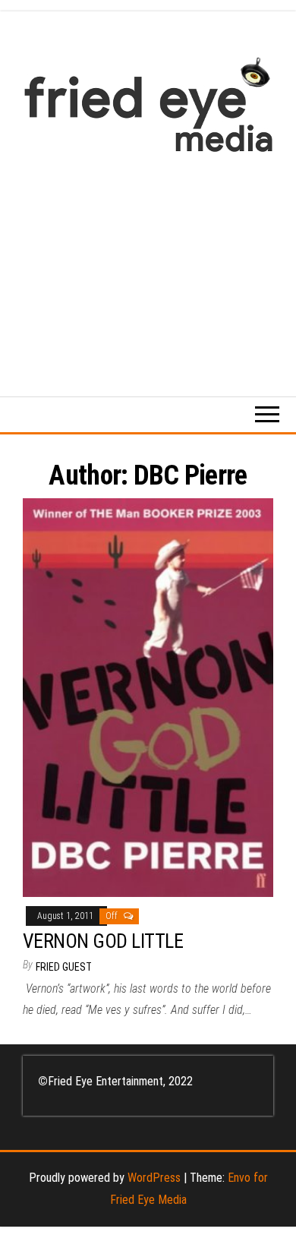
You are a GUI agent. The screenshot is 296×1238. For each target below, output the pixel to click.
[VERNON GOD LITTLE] (148, 697)
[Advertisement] (148, 266)
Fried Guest (64, 967)
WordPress (154, 1177)
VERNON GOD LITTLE (103, 941)
